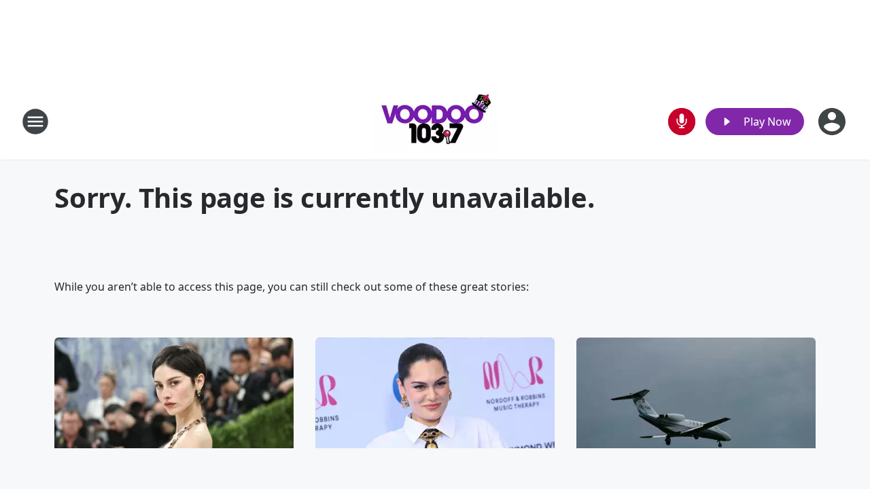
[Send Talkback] (681, 121)
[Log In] (833, 121)
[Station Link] (435, 121)
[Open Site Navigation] (35, 121)
